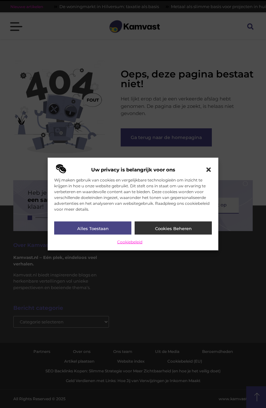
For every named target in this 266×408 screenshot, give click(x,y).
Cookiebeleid (129, 241)
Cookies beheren (173, 228)
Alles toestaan (93, 228)
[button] (208, 170)
